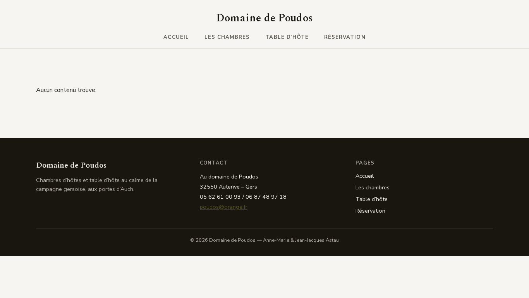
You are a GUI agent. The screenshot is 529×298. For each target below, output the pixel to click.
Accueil (176, 37)
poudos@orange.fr (223, 207)
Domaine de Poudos (264, 18)
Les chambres (227, 37)
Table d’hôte (287, 37)
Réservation (345, 37)
